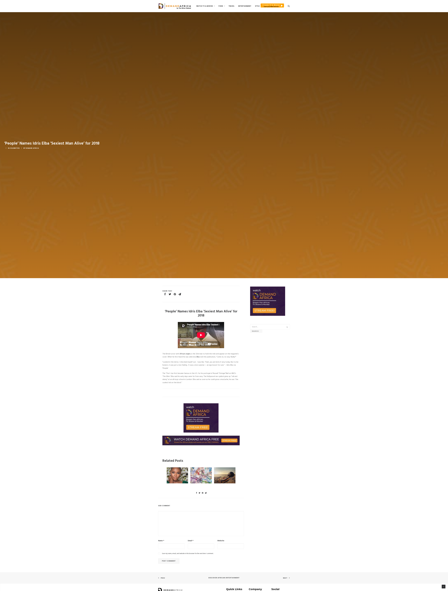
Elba (198, 357)
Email (190, 540)
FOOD (221, 6)
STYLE (257, 6)
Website (220, 540)
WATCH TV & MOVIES (204, 6)
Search (256, 331)
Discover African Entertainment (224, 578)
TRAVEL (231, 6)
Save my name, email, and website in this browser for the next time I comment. (187, 553)
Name (161, 540)
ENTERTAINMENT (244, 6)
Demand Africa (32, 148)
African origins (185, 353)
